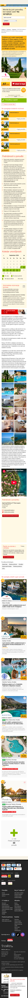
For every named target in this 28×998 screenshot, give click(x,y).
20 (23, 267)
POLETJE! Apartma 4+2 (15, 144)
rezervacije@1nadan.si (9, 181)
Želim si (3, 895)
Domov (3, 892)
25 (17, 270)
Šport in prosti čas (18, 924)
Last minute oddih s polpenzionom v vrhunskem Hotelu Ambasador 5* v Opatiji (14, 644)
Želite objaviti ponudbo (6, 921)
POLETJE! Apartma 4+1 (15, 133)
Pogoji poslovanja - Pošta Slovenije (7, 910)
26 (20, 270)
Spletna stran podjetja (9, 512)
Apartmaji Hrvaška (6, 566)
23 (10, 270)
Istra (3, 568)
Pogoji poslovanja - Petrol (7, 907)
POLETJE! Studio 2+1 (14, 112)
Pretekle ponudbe (5, 894)
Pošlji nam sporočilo (7, 995)
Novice (15, 903)
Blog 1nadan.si (17, 906)
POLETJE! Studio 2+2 (14, 123)
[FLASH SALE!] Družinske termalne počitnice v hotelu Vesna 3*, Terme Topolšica (13, 763)
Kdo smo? (4, 903)
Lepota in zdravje (18, 922)
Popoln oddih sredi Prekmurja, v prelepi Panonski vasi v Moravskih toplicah (13, 808)
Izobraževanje (17, 930)
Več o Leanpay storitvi (8, 557)
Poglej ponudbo (21, 119)
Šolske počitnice (13, 564)
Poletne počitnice (17, 566)
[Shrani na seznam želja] (24, 581)
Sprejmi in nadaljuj (15, 995)
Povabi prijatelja (17, 909)
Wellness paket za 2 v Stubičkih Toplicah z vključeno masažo (12, 685)
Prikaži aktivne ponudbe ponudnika (10, 515)
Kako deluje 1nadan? (18, 892)
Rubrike (16, 917)
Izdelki (15, 925)
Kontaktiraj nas (5, 904)
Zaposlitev (16, 904)
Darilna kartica (17, 907)
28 (4, 273)
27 (23, 270)
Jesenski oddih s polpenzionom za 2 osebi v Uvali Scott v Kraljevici (14, 605)
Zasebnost (4, 912)
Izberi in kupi (20, 84)
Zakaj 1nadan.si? (5, 919)
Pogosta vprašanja (18, 894)
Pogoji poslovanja (5, 906)
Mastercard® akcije (18, 910)
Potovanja (16, 919)
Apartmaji (4, 564)
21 (4, 270)
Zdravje (16, 928)
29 (7, 273)
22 (7, 270)
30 (10, 273)
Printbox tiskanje (18, 897)
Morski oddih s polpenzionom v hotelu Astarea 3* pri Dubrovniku (12, 722)
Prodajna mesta (17, 895)
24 (13, 270)
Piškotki (3, 913)
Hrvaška (21, 564)
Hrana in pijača (17, 921)
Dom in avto (17, 927)
